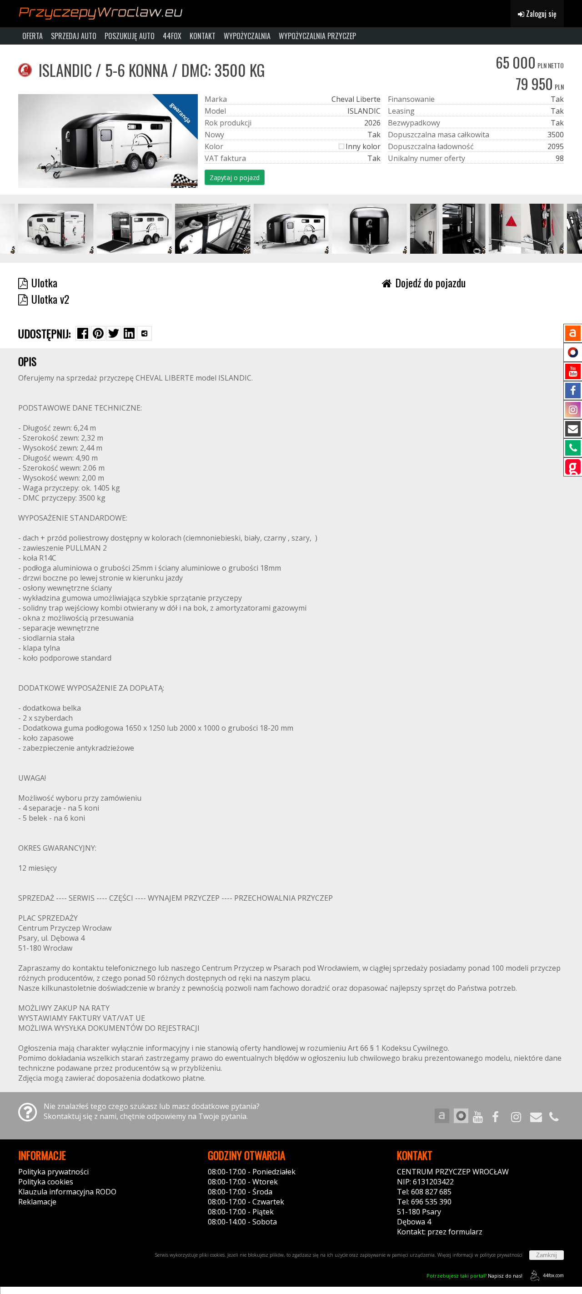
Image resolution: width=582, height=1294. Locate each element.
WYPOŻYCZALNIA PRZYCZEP (317, 35)
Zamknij (546, 1255)
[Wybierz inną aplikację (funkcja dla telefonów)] (144, 333)
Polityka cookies (45, 1182)
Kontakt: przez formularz (439, 1232)
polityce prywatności (501, 1255)
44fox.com (553, 1275)
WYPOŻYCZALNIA (247, 35)
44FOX (172, 35)
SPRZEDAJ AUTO (73, 35)
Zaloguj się (540, 13)
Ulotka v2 (50, 299)
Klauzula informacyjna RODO (67, 1192)
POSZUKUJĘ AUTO (130, 35)
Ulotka (44, 282)
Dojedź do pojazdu (430, 282)
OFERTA (32, 35)
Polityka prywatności (53, 1172)
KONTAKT (203, 35)
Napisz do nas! (474, 1275)
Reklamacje (37, 1202)
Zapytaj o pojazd (235, 177)
